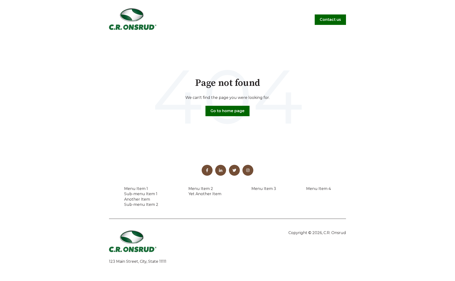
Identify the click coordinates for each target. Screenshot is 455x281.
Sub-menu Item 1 (140, 194)
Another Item (137, 199)
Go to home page (227, 111)
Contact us (330, 19)
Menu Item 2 (200, 188)
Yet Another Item (204, 194)
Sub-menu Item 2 (141, 204)
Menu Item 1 (136, 188)
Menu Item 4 (318, 188)
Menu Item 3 (263, 188)
